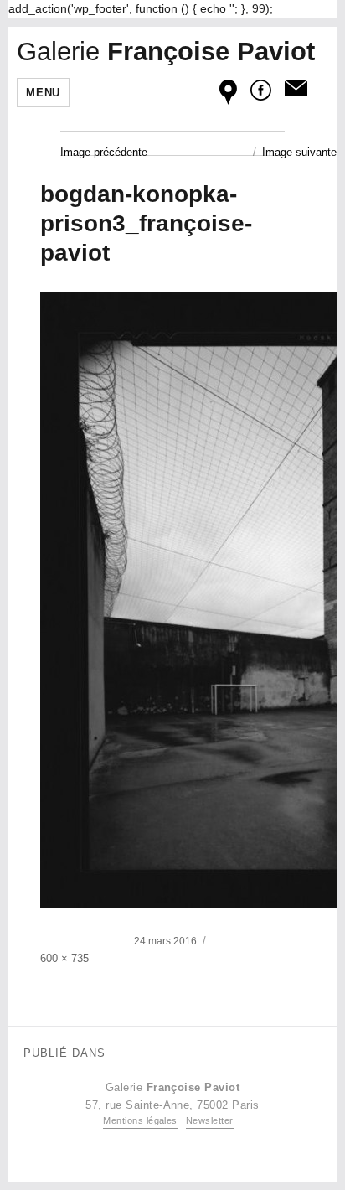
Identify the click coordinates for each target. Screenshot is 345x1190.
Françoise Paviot (166, 51)
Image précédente (103, 152)
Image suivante (299, 152)
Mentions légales (140, 1120)
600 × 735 (64, 958)
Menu (42, 92)
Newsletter (210, 1120)
